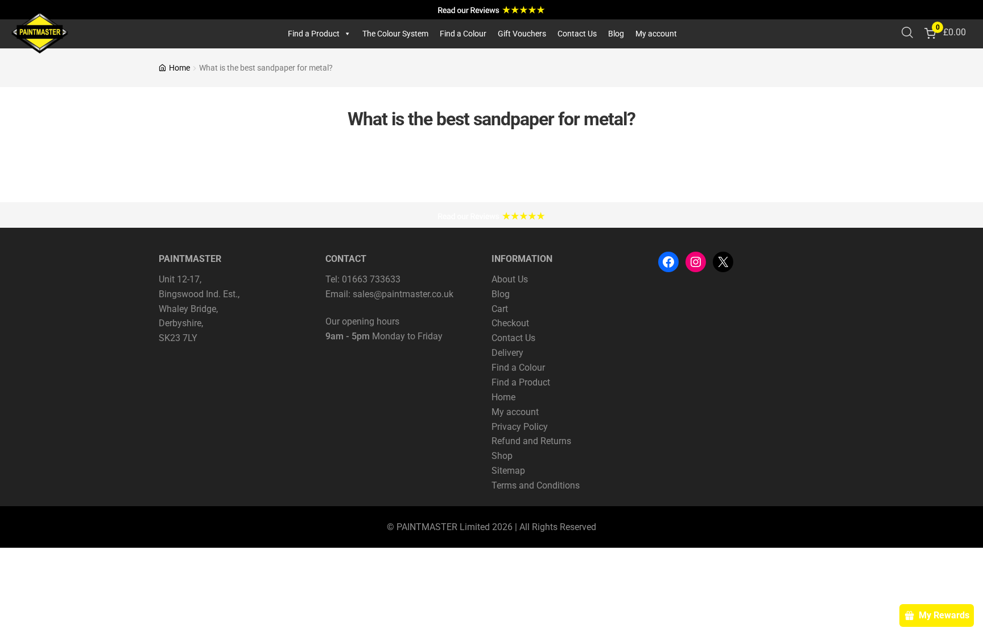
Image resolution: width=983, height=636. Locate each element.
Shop (502, 455)
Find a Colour (463, 33)
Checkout (510, 323)
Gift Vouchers (522, 33)
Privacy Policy (519, 426)
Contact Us (577, 33)
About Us (509, 279)
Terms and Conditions (535, 485)
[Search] (907, 33)
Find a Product (314, 33)
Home (179, 67)
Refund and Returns (531, 441)
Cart (499, 308)
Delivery (507, 352)
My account (656, 33)
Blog (616, 33)
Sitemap (508, 470)
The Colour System (395, 33)
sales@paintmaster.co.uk (403, 294)
